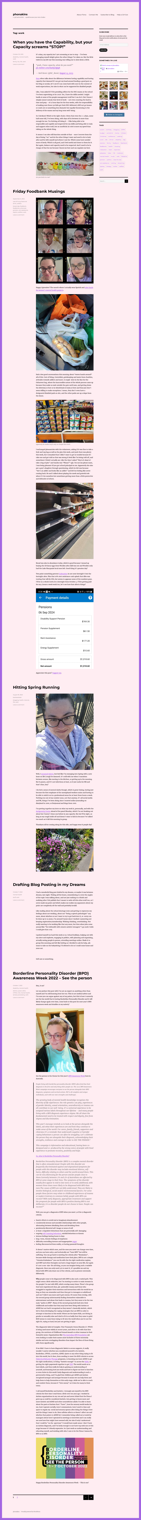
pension (15, 210)
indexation (63, 574)
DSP (71, 1364)
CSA (19, 993)
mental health (23, 57)
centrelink (110, 133)
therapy (108, 166)
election (102, 143)
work (14, 59)
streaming (121, 163)
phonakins (20, 14)
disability (16, 57)
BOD (24, 991)
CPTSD (15, 993)
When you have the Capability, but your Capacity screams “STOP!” (52, 44)
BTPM (123, 129)
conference (111, 136)
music (113, 156)
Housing (117, 146)
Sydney (102, 166)
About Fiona (81, 15)
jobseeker (103, 153)
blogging (16, 700)
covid (101, 139)
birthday (109, 129)
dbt (106, 139)
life (21, 61)
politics (109, 159)
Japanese (117, 149)
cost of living (17, 201)
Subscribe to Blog (107, 15)
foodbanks (16, 208)
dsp (18, 206)
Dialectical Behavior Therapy (47, 1359)
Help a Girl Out (122, 15)
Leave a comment (18, 64)
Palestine (124, 156)
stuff (14, 897)
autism (20, 991)
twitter (115, 166)
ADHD (15, 991)
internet (26, 700)
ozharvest (23, 208)
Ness (38, 78)
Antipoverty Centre (43, 811)
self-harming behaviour (52, 1233)
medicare (120, 153)
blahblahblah (17, 697)
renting (113, 163)
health (21, 700)
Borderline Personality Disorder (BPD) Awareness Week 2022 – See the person (52, 975)
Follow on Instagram (114, 115)
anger (74, 1241)
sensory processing (19, 995)
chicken (123, 133)
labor (109, 153)
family (15, 61)
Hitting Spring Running (36, 687)
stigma (15, 212)
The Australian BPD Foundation (75, 1335)
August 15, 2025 (66, 73)
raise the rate (117, 159)
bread (15, 206)
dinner (111, 139)
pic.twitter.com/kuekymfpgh (48, 68)
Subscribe (103, 50)
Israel (110, 149)
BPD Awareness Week (77, 1076)
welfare (19, 203)
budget (102, 133)
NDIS (87, 1362)
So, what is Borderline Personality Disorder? (52, 1156)
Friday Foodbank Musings (39, 191)
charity (117, 133)
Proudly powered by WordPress (30, 1511)
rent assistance (23, 210)
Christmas (103, 136)
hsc (18, 61)
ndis (118, 156)
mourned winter (47, 774)
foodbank (23, 206)
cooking (119, 136)
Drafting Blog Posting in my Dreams (49, 884)
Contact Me (93, 15)
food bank (124, 143)
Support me (56, 673)
